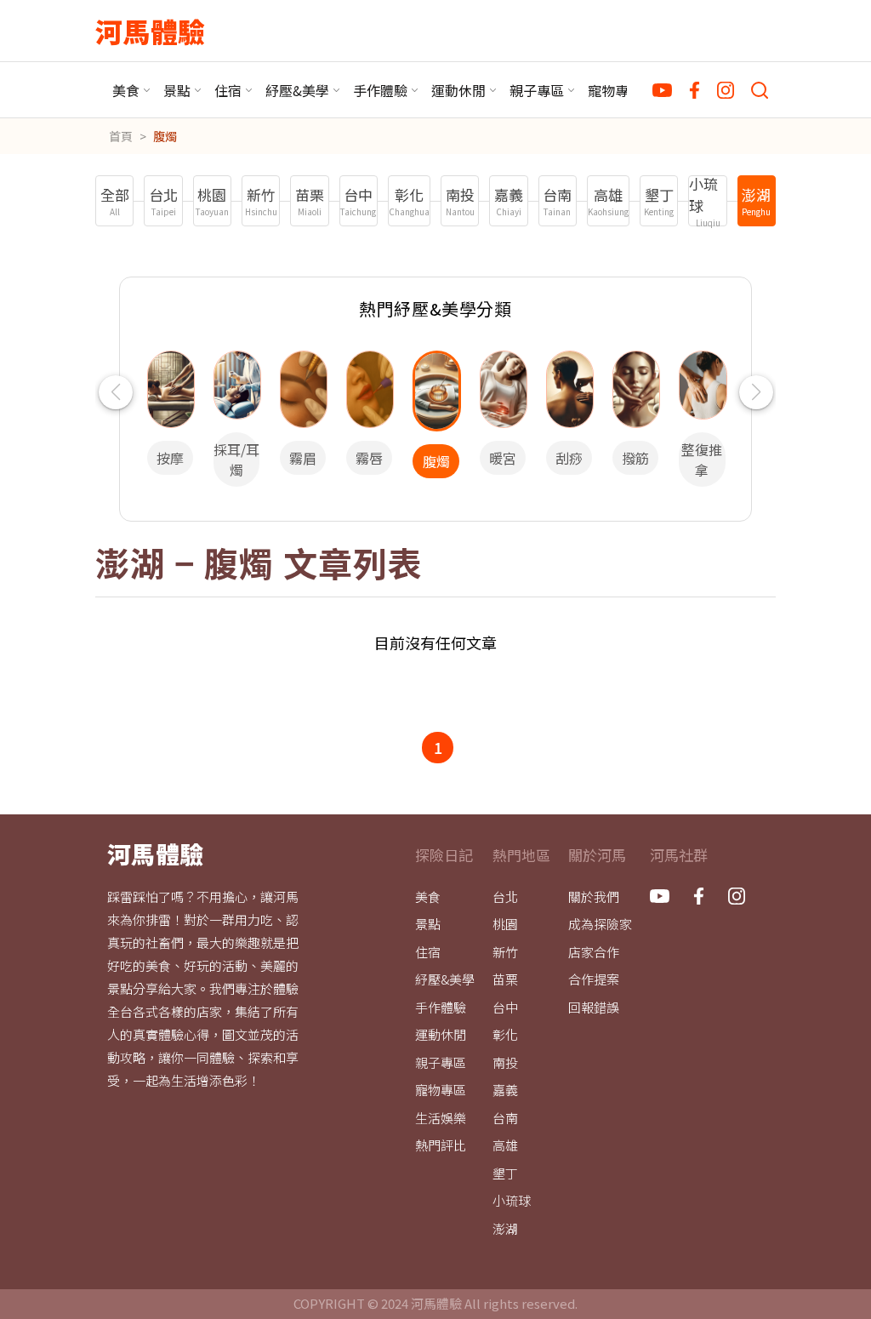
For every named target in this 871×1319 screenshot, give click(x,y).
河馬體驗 (150, 30)
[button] (115, 392)
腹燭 (165, 136)
